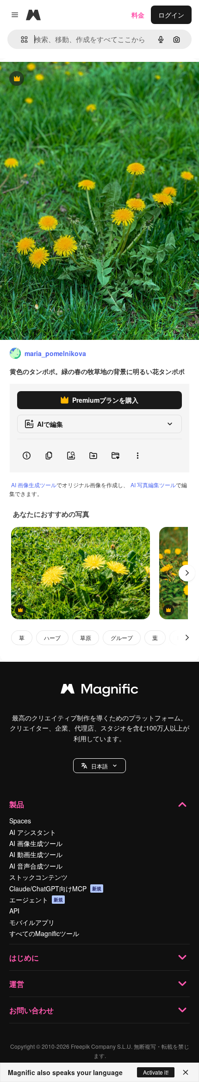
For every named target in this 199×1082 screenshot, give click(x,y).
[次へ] (187, 573)
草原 (85, 637)
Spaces (20, 820)
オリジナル (63, 79)
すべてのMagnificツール (44, 933)
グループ (122, 637)
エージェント (36, 899)
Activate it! (155, 1072)
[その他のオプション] (137, 456)
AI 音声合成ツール (35, 865)
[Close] (185, 1072)
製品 (16, 804)
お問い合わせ (31, 1010)
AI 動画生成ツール (35, 854)
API (14, 910)
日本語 (99, 766)
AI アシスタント (32, 832)
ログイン (171, 14)
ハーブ (52, 637)
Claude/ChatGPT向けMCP (55, 888)
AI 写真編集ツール (153, 485)
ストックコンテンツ (38, 877)
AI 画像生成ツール (33, 485)
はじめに (24, 957)
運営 (16, 984)
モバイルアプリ (32, 922)
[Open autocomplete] (20, 39)
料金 (137, 14)
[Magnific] (99, 691)
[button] (99, 765)
